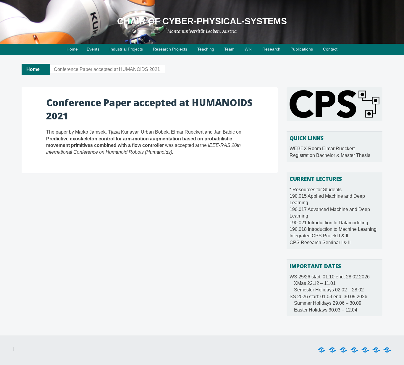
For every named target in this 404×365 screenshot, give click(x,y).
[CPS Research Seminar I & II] (387, 350)
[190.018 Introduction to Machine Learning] (365, 350)
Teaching (205, 49)
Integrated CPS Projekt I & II (319, 235)
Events (93, 49)
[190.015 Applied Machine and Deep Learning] (332, 350)
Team (229, 49)
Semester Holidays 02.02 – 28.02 (329, 289)
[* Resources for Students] (321, 350)
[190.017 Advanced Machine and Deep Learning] (343, 350)
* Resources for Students (316, 189)
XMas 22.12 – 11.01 (315, 283)
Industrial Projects (126, 49)
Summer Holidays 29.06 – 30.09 (327, 303)
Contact (330, 49)
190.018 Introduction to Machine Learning (333, 229)
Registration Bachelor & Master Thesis (330, 155)
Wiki (248, 49)
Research (271, 49)
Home (72, 49)
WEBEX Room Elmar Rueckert (322, 148)
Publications (301, 49)
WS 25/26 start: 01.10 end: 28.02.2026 (330, 276)
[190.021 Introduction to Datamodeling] (354, 350)
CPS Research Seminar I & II (320, 242)
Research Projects (170, 49)
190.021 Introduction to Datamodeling (329, 222)
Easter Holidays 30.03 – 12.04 (325, 309)
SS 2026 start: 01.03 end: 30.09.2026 (328, 296)
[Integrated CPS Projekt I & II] (376, 350)
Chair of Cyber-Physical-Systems (202, 21)
